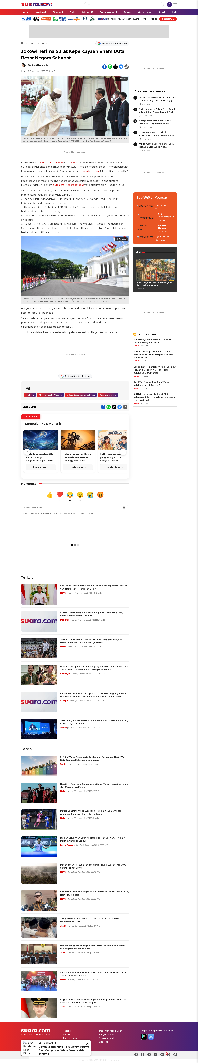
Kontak (66, 1034)
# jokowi (30, 395)
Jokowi (73, 162)
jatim (145, 19)
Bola (72, 12)
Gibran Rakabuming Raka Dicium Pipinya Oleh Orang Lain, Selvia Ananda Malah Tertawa (64, 1050)
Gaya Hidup (145, 12)
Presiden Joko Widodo (50, 162)
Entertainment (108, 12)
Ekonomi (57, 12)
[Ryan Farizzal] (145, 238)
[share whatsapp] (110, 66)
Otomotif (87, 12)
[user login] (169, 5)
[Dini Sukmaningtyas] (146, 217)
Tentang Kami (70, 1038)
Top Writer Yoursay (152, 197)
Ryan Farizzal (163, 236)
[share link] (126, 66)
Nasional (41, 12)
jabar (136, 19)
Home (25, 12)
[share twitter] (115, 66)
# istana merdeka (108, 395)
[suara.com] (37, 5)
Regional (167, 19)
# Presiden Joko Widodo (50, 395)
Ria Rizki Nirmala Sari (39, 65)
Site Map (103, 1042)
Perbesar (122, 79)
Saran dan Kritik (107, 1038)
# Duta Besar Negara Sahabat (81, 395)
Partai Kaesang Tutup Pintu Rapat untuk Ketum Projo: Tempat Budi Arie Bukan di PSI (157, 112)
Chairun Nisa (161, 205)
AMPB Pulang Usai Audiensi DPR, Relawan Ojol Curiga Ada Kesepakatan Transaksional (156, 147)
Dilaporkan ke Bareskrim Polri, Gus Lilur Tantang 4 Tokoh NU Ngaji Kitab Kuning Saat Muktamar (157, 100)
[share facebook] (104, 66)
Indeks (176, 12)
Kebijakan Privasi (107, 1034)
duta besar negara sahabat (68, 185)
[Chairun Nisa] (144, 207)
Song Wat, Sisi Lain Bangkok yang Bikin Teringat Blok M (154, 284)
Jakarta (126, 19)
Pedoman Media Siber (110, 1031)
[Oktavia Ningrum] (146, 228)
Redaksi (67, 1031)
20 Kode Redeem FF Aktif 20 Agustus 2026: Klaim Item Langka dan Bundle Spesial (156, 135)
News (34, 43)
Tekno (127, 12)
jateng (153, 19)
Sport (161, 12)
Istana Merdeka (90, 171)
